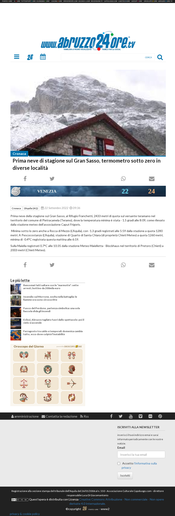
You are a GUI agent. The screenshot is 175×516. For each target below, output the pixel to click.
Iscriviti (125, 475)
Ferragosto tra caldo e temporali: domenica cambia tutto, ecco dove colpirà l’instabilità (53, 333)
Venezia (46, 191)
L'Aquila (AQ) (31, 208)
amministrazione (26, 416)
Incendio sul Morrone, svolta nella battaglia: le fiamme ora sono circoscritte (50, 298)
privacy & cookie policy (25, 514)
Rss (86, 416)
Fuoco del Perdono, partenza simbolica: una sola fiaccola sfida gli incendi (51, 310)
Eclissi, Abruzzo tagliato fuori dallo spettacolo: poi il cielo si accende (53, 321)
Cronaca (19, 153)
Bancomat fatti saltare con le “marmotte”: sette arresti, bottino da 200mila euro (51, 287)
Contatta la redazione (61, 416)
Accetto (139, 465)
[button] (111, 416)
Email (121, 447)
